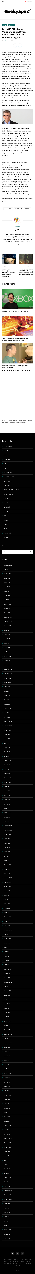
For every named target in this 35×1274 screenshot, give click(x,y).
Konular (6, 498)
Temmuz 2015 (8, 1143)
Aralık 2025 (7, 600)
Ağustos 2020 (8, 878)
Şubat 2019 (7, 956)
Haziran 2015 (7, 1147)
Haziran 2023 (7, 730)
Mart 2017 (7, 1056)
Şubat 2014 (7, 1216)
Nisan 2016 (7, 1104)
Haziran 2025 (7, 626)
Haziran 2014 (7, 1199)
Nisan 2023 (7, 739)
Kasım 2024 (7, 656)
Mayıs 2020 (7, 891)
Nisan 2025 (7, 634)
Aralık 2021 (7, 808)
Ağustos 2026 (8, 565)
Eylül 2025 (7, 613)
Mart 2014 (7, 1212)
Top (18, 1270)
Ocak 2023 (7, 752)
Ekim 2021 (7, 817)
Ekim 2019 (7, 921)
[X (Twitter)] (17, 1253)
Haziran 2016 (7, 1095)
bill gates (8, 208)
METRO (5, 25)
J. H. (5, 40)
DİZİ (5, 455)
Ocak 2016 (7, 1117)
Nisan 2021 (7, 843)
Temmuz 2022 (8, 778)
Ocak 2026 (7, 595)
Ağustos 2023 (8, 721)
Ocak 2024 (7, 700)
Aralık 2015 (7, 1121)
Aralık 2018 (7, 965)
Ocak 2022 (7, 804)
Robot (27, 208)
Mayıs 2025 (7, 630)
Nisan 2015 (7, 1156)
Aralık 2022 (7, 756)
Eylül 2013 (7, 1238)
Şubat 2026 (7, 591)
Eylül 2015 (7, 1134)
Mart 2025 (7, 639)
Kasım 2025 (7, 604)
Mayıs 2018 (7, 995)
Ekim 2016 (7, 1078)
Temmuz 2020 (8, 882)
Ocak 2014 (7, 1221)
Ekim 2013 (7, 1234)
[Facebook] (15, 45)
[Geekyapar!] (17, 11)
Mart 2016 (7, 1108)
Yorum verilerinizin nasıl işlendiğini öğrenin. (14, 422)
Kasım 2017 (7, 1021)
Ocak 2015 (7, 1169)
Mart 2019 (7, 952)
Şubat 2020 (7, 904)
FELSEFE (6, 464)
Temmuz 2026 (8, 569)
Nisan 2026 (7, 582)
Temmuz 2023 (8, 726)
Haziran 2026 (7, 574)
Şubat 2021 (7, 852)
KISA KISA (7, 485)
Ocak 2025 (7, 647)
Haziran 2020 (7, 886)
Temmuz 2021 (8, 830)
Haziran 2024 (7, 678)
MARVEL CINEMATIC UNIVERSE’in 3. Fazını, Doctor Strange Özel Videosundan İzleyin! (26, 271)
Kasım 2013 (7, 1230)
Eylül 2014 (7, 1186)
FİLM (5, 468)
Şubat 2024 (7, 695)
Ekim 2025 (7, 608)
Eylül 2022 (7, 769)
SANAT (6, 520)
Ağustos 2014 (8, 1190)
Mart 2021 (7, 847)
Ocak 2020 (7, 908)
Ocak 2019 (7, 960)
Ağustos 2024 (8, 669)
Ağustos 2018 (8, 982)
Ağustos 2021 (8, 826)
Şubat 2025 (7, 643)
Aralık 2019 (7, 912)
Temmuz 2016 (8, 1091)
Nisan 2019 (7, 947)
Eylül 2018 (7, 978)
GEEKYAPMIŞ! (8, 481)
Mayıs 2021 (7, 839)
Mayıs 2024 (7, 682)
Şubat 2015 (7, 1164)
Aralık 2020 (7, 860)
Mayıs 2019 (7, 943)
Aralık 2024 (7, 652)
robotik (17, 212)
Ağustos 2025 (8, 617)
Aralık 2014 (7, 1173)
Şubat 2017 (7, 1060)
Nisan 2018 (7, 999)
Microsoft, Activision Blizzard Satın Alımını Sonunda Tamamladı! (15, 312)
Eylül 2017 (7, 1030)
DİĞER (6, 450)
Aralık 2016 (7, 1069)
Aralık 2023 (7, 704)
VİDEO (6, 537)
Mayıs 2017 (7, 1047)
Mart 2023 (7, 743)
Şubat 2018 (7, 1008)
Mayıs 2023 (7, 734)
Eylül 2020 (7, 873)
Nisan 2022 (7, 791)
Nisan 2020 (7, 895)
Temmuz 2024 (8, 674)
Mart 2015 (7, 1160)
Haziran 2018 (7, 991)
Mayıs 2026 (7, 578)
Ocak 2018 (7, 1012)
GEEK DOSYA (8, 472)
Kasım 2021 (7, 812)
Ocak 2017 (7, 1065)
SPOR (5, 524)
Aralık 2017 (7, 1017)
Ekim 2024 (7, 660)
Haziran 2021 (7, 834)
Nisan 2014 (7, 1208)
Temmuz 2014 (8, 1195)
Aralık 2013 (7, 1225)
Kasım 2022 (7, 760)
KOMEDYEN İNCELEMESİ (11, 490)
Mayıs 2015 (7, 1151)
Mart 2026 (7, 587)
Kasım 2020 (7, 865)
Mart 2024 (7, 691)
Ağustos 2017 (8, 1034)
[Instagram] (22, 1253)
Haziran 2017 (7, 1043)
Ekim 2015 (7, 1130)
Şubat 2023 (7, 747)
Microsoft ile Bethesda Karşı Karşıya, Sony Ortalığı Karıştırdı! (15, 366)
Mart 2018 (7, 1004)
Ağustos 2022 (8, 773)
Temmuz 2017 (8, 1038)
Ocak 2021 (7, 856)
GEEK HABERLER (9, 477)
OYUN (5, 516)
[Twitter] (20, 45)
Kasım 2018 (7, 969)
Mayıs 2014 (7, 1203)
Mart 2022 (7, 795)
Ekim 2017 (7, 1025)
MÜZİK (6, 511)
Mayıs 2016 (7, 1099)
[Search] (25, 1)
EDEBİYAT (7, 459)
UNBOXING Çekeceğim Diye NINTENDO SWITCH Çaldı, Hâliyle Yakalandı (8, 272)
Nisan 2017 (7, 1051)
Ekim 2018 (7, 973)
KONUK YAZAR (8, 494)
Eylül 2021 (7, 821)
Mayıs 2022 (7, 786)
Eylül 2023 (7, 717)
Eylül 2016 (7, 1082)
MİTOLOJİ (7, 507)
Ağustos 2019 (8, 930)
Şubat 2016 (7, 1112)
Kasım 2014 (7, 1177)
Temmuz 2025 (8, 621)
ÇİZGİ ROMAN (8, 446)
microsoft (18, 208)
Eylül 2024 (7, 665)
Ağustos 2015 (8, 1138)
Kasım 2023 (7, 708)
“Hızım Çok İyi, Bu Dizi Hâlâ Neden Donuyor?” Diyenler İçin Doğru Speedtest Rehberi (16, 339)
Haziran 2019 (7, 938)
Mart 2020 (7, 899)
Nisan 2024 (7, 687)
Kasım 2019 (7, 917)
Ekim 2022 (7, 765)
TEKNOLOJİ (11, 25)
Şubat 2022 (7, 799)
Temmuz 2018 (8, 986)
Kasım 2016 (7, 1073)
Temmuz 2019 (8, 934)
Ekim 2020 (7, 869)
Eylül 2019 (7, 925)
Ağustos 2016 (8, 1086)
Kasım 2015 (7, 1125)
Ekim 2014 (7, 1182)
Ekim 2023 (7, 713)
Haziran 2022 (7, 782)
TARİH (6, 529)
